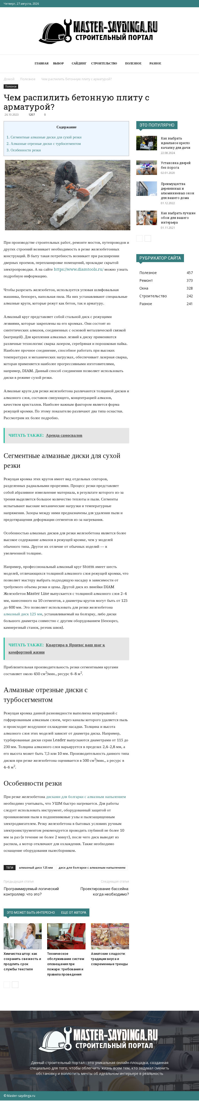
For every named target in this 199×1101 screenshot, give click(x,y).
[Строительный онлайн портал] (99, 31)
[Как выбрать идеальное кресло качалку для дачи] (146, 143)
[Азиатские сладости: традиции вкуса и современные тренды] (110, 936)
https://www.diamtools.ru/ (78, 269)
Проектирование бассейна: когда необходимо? (104, 891)
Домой (9, 79)
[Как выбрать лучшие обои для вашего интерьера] (146, 218)
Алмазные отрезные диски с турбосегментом (43, 144)
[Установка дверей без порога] (146, 167)
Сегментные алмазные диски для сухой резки (44, 137)
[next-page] (15, 984)
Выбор (58, 63)
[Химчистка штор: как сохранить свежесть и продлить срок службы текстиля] (23, 936)
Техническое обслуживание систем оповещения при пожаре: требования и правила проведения (65, 964)
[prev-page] (7, 984)
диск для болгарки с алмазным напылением (92, 867)
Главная (41, 63)
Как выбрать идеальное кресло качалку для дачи (175, 143)
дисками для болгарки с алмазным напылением (86, 796)
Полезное (133, 63)
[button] (189, 63)
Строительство (104, 63)
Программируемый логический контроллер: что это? (31, 891)
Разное (155, 63)
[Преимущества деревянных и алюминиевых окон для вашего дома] (146, 188)
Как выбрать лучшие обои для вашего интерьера (178, 217)
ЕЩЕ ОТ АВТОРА (73, 912)
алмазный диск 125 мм (23, 614)
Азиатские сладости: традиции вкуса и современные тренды (109, 959)
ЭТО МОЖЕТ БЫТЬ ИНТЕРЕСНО (31, 912)
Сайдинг (79, 63)
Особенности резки (23, 150)
